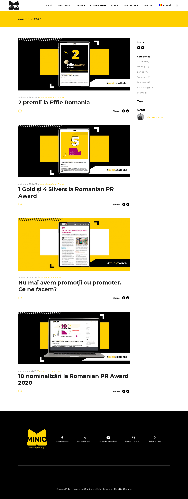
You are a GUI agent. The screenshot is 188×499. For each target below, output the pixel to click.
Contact (127, 489)
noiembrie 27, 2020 (27, 97)
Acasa (41, 97)
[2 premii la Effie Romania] (74, 64)
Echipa (140, 72)
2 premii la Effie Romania (54, 102)
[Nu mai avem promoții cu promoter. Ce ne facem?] (74, 244)
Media (58, 277)
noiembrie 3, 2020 (27, 371)
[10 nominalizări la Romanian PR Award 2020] (74, 338)
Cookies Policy (63, 489)
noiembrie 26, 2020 (27, 184)
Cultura (141, 61)
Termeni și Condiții (112, 489)
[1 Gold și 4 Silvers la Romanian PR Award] (74, 151)
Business (43, 277)
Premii (60, 97)
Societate (142, 77)
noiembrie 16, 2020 (27, 277)
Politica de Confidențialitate (87, 489)
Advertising (50, 97)
